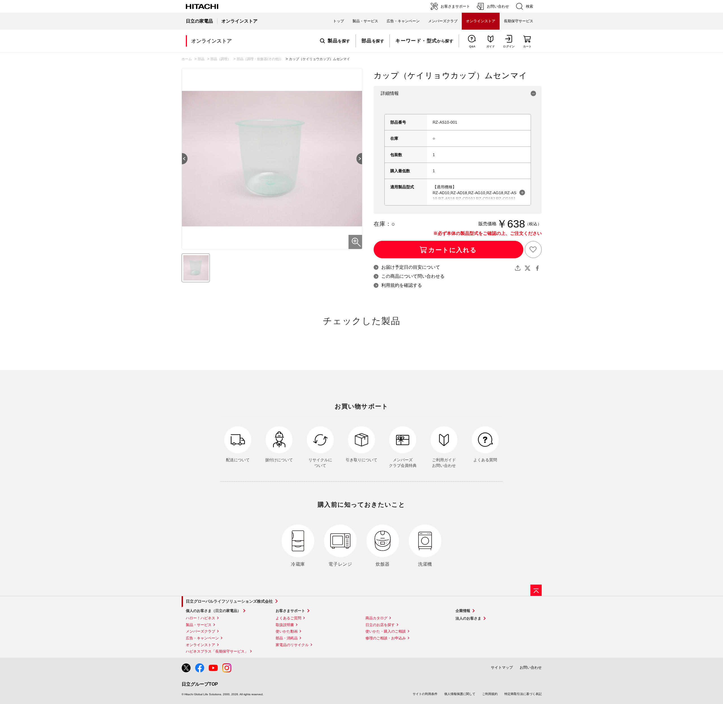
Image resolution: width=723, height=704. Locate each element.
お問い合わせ (531, 667)
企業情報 (463, 611)
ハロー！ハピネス (200, 618)
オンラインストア (200, 645)
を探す (339, 41)
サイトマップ (502, 667)
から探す (424, 41)
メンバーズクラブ (443, 21)
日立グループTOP (200, 684)
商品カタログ (376, 618)
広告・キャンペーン (202, 638)
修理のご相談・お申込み (385, 638)
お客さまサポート (290, 611)
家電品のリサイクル (292, 645)
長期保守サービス (518, 21)
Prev (182, 158)
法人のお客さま (468, 618)
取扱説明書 (285, 625)
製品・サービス (199, 625)
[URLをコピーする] (517, 268)
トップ (338, 21)
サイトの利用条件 (425, 694)
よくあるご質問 (288, 618)
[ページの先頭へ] (536, 590)
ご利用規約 (490, 694)
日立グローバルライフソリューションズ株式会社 (229, 601)
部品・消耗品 (287, 638)
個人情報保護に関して (459, 694)
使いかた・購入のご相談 (385, 631)
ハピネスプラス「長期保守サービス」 (217, 651)
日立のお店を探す (380, 625)
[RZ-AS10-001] (196, 267)
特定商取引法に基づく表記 (523, 694)
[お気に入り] (533, 249)
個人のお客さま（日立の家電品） (213, 611)
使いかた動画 (287, 631)
